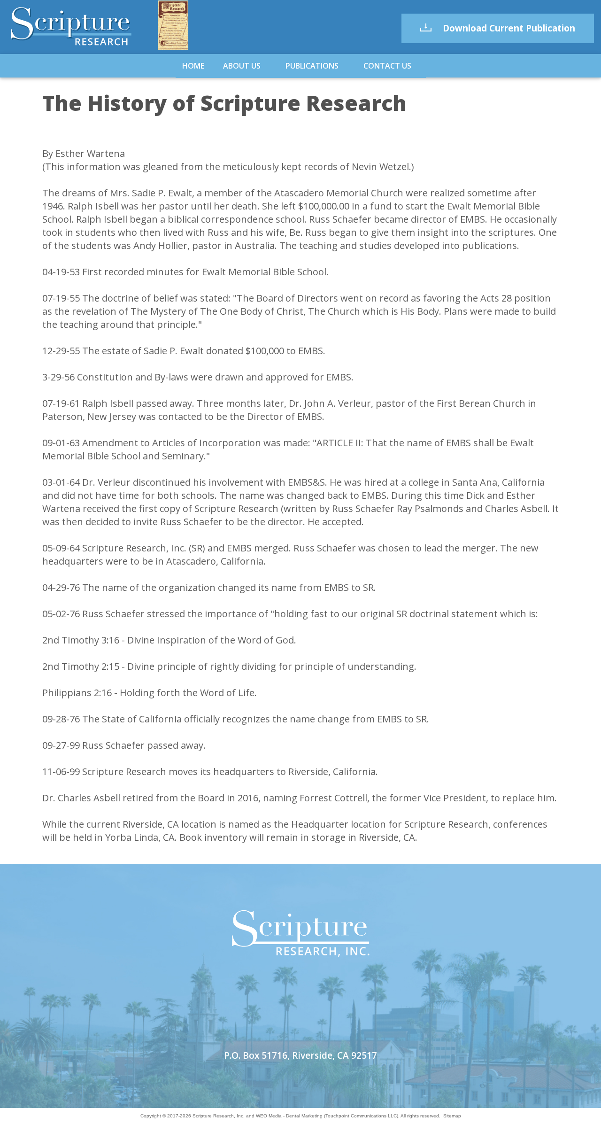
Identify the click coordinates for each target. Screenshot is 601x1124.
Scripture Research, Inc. (219, 1115)
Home (193, 66)
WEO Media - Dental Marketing (289, 1115)
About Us (242, 66)
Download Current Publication (507, 28)
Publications (312, 66)
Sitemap (452, 1115)
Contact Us (387, 66)
